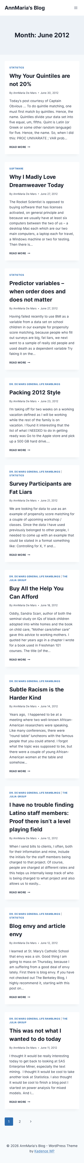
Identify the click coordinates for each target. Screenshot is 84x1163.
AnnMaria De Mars (25, 92)
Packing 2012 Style (35, 392)
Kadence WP (44, 1151)
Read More (19, 147)
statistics (16, 67)
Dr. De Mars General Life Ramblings (34, 384)
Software (16, 168)
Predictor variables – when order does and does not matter (37, 291)
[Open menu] (75, 8)
